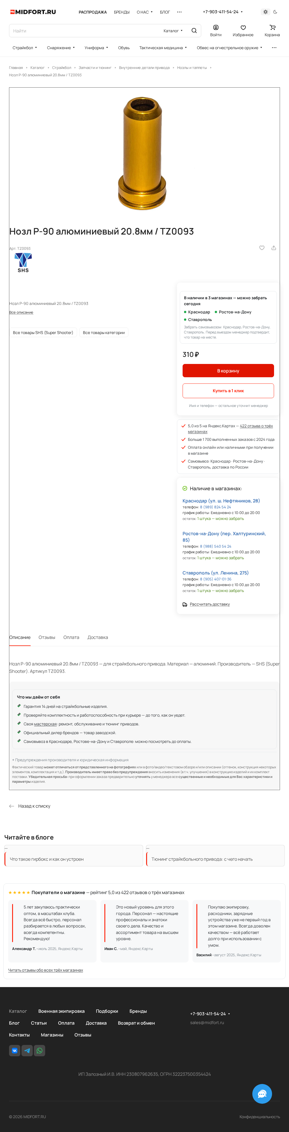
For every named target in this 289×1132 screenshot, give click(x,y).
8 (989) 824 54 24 (215, 506)
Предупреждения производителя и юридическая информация (71, 759)
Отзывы (47, 637)
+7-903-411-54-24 (220, 11)
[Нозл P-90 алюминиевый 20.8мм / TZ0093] (144, 152)
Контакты (19, 1035)
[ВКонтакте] (14, 1050)
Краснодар (199, 312)
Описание (19, 637)
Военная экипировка (61, 1011)
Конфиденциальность (260, 1116)
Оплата (71, 637)
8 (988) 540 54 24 (215, 546)
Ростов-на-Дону (235, 312)
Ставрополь (200, 319)
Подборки (107, 1011)
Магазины (52, 1035)
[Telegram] (27, 1050)
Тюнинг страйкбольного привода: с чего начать (202, 859)
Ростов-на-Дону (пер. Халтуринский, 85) (224, 536)
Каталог (18, 1011)
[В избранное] (262, 248)
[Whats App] (39, 1050)
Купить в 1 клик (228, 391)
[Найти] (194, 30)
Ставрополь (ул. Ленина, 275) (216, 573)
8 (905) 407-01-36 (215, 579)
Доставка (97, 637)
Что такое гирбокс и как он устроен (47, 859)
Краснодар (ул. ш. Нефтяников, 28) (221, 501)
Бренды (138, 1011)
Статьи (39, 1023)
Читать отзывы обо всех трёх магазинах (45, 970)
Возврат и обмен (136, 1023)
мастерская (45, 724)
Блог (14, 1023)
